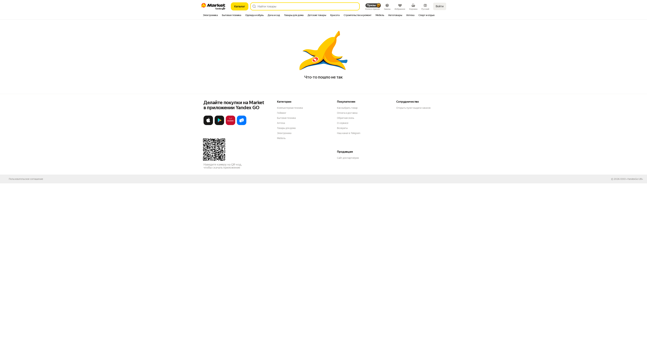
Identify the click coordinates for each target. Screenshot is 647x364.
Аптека (281, 123)
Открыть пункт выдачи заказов (413, 108)
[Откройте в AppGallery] (230, 124)
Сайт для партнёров (348, 158)
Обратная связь (345, 118)
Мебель (281, 138)
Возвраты (342, 128)
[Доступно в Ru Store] (241, 124)
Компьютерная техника (290, 108)
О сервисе (342, 123)
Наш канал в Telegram (348, 133)
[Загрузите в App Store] (208, 124)
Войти (440, 6)
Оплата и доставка (347, 113)
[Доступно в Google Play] (219, 124)
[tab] (210, 15)
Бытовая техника (286, 118)
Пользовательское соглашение (26, 179)
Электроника (284, 133)
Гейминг (281, 113)
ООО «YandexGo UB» (631, 179)
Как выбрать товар (347, 108)
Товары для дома (286, 128)
